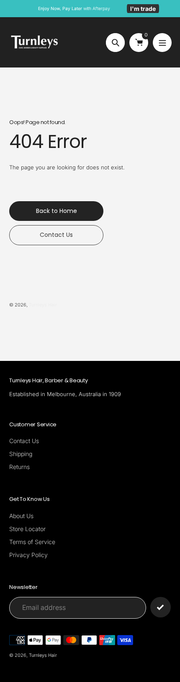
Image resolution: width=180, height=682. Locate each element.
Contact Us (24, 440)
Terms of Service (32, 541)
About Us (21, 515)
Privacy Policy (28, 554)
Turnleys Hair (43, 305)
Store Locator (27, 528)
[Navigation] (162, 42)
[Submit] (160, 607)
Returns (19, 466)
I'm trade (143, 8)
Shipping (20, 453)
